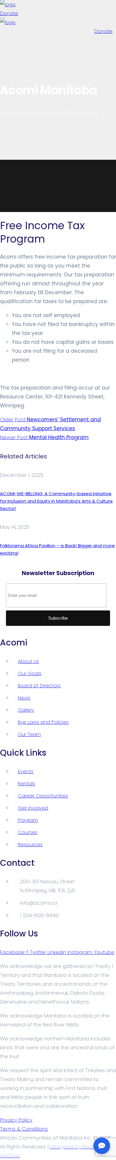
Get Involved (33, 808)
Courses (27, 832)
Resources (30, 844)
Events (25, 771)
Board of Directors (39, 685)
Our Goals (29, 673)
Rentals (26, 783)
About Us (28, 661)
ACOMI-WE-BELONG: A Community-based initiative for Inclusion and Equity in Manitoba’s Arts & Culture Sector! (56, 501)
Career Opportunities (43, 795)
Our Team (29, 734)
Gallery (26, 710)
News (24, 697)
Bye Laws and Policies (43, 722)
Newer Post (44, 437)
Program (28, 820)
